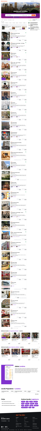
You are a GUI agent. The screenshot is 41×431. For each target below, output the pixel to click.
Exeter (22, 405)
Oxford (36, 403)
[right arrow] (39, 331)
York (33, 407)
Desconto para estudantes (27, 426)
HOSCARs (25, 423)
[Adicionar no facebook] (1, 418)
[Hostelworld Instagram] (4, 418)
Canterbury (26, 405)
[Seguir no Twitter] (3, 418)
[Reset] (20, 15)
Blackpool (31, 405)
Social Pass (25, 418)
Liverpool (31, 401)
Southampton (36, 405)
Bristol (30, 407)
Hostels (16, 418)
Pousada (17, 421)
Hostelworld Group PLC (35, 418)
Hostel (11, 32)
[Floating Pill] (10, 328)
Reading (23, 403)
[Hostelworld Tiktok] (8, 418)
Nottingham (32, 403)
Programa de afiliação (35, 426)
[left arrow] (37, 331)
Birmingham (35, 401)
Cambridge (23, 401)
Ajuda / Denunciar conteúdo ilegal (19, 426)
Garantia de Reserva (26, 421)
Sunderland (27, 403)
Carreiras (33, 421)
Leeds (27, 401)
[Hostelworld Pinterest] (7, 418)
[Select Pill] (37, 1)
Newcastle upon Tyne (24, 407)
